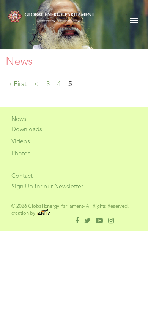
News (18, 119)
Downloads (26, 130)
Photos (20, 154)
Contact (22, 176)
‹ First (18, 84)
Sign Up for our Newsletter (47, 187)
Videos (20, 142)
